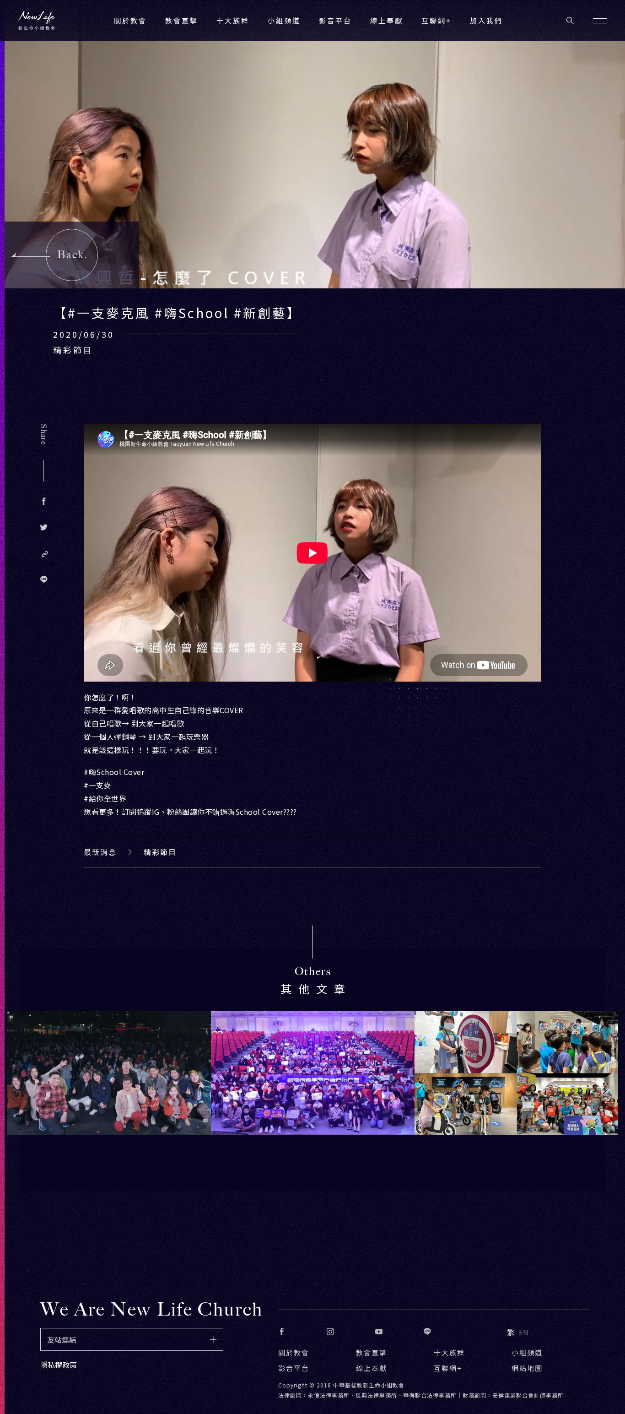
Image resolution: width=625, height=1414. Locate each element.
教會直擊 (371, 1352)
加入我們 (486, 20)
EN (523, 1332)
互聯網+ (436, 20)
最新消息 (100, 851)
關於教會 (293, 1352)
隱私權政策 (58, 1364)
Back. (72, 254)
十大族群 (449, 1352)
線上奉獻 (371, 1368)
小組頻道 (284, 20)
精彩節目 (160, 851)
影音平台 (293, 1368)
